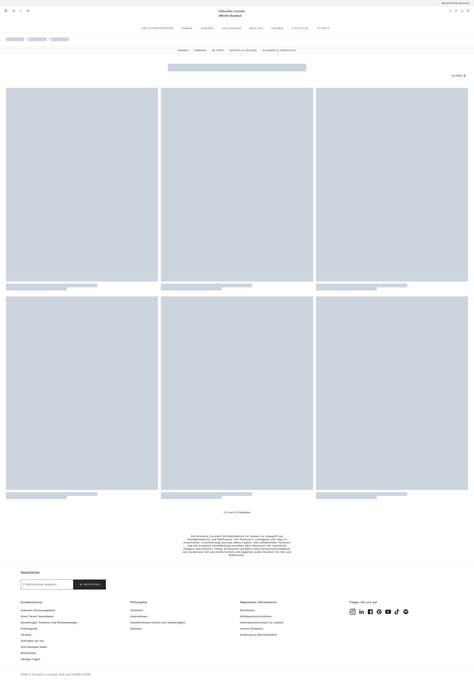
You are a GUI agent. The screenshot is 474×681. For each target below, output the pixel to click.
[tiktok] (397, 612)
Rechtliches (247, 610)
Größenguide (29, 628)
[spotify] (406, 612)
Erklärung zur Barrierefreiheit (258, 634)
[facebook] (370, 612)
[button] (5, 10)
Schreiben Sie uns (32, 640)
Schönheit (136, 610)
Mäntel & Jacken (243, 50)
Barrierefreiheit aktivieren (456, 3)
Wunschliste (28, 653)
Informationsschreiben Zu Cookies (261, 622)
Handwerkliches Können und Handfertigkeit (157, 622)
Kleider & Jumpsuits (279, 50)
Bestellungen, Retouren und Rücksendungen (49, 622)
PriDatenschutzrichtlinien (256, 616)
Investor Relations (251, 628)
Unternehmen (139, 616)
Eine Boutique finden (34, 646)
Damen (183, 50)
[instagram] (353, 612)
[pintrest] (379, 612)
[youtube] (388, 612)
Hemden (200, 50)
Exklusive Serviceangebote (38, 610)
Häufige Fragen (30, 659)
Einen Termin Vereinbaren (37, 616)
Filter (457, 75)
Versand (26, 634)
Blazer (218, 50)
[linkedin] (361, 612)
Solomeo (135, 628)
